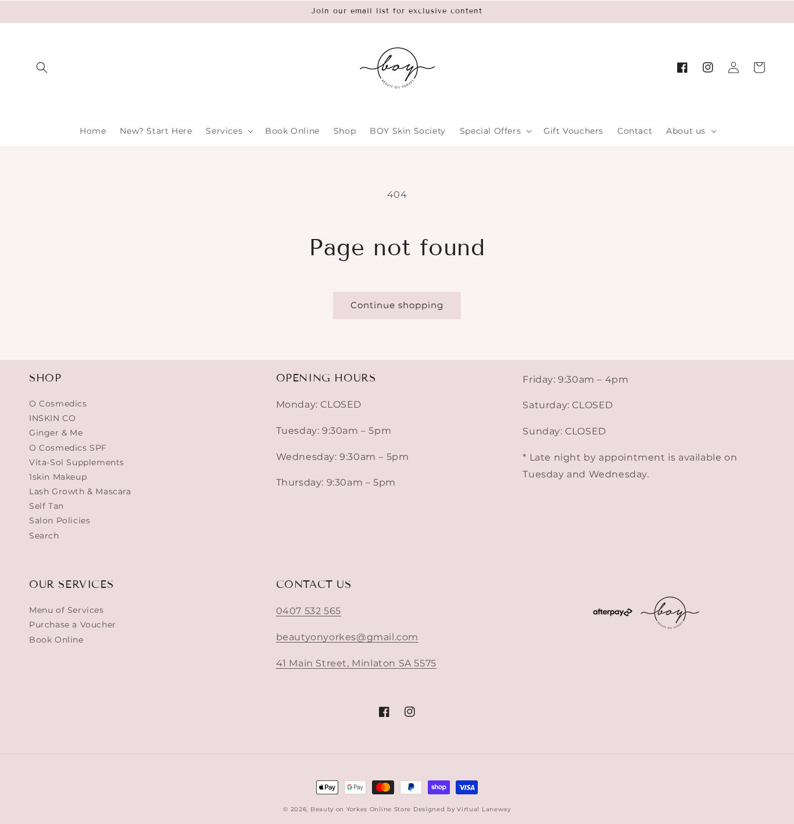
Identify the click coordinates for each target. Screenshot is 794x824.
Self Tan (46, 506)
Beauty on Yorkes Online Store (360, 809)
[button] (42, 67)
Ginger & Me (56, 432)
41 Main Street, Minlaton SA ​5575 (356, 663)
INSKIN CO (52, 418)
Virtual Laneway (484, 809)
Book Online (56, 639)
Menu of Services (66, 610)
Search (44, 535)
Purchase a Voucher (72, 624)
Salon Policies (59, 520)
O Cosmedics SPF (68, 448)
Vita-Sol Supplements (76, 462)
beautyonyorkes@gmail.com (347, 637)
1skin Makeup (58, 477)
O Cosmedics (58, 403)
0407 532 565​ (308, 610)
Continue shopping (397, 305)
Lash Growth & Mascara (80, 491)
